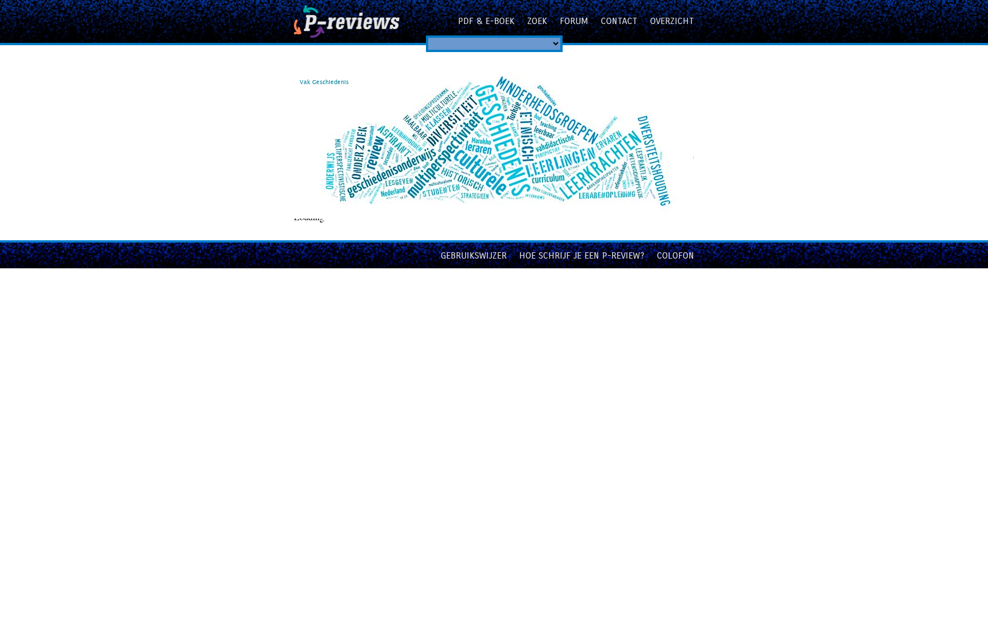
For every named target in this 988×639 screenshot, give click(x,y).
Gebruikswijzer (474, 255)
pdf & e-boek (486, 20)
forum (574, 20)
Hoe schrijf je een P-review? (581, 255)
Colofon (675, 255)
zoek (537, 20)
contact (619, 20)
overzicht (672, 20)
